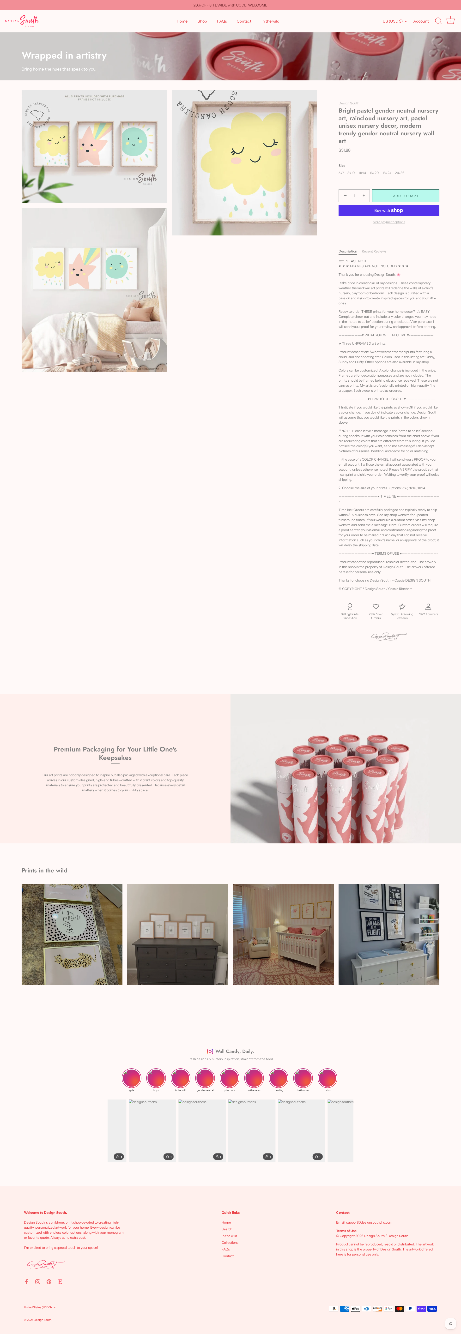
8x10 (351, 173)
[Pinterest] (49, 1281)
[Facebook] (26, 1281)
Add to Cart (406, 196)
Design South (349, 103)
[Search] (438, 21)
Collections (230, 1242)
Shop (202, 21)
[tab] (350, 251)
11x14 (362, 173)
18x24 (386, 173)
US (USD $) (393, 21)
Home (182, 21)
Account (421, 21)
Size (342, 166)
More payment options (389, 222)
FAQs (222, 21)
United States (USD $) (38, 1307)
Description (348, 251)
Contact (244, 21)
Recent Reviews (374, 251)
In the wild (270, 21)
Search (227, 1229)
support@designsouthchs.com (369, 1222)
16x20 (374, 173)
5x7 (341, 173)
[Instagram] (37, 1281)
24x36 (399, 173)
